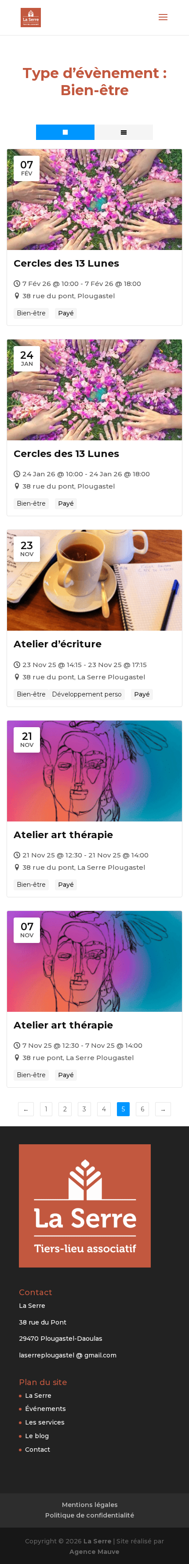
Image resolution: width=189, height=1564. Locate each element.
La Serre (38, 1396)
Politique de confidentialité (89, 1515)
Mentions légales (90, 1505)
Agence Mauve (94, 1552)
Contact (37, 1449)
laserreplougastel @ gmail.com (67, 1355)
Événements (45, 1409)
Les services (45, 1422)
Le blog (37, 1436)
